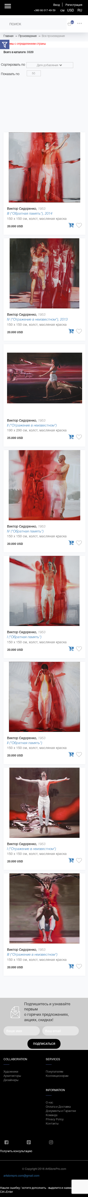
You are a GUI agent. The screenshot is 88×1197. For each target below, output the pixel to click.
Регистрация (73, 5)
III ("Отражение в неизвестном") (32, 954)
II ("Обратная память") (24, 743)
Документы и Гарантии (61, 1111)
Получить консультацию (16, 1151)
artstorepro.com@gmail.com (21, 1175)
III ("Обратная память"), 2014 (29, 213)
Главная (8, 36)
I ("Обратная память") (24, 637)
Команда (51, 1115)
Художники (11, 1071)
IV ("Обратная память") (25, 531)
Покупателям (54, 1071)
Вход (56, 5)
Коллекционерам (57, 1076)
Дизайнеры (11, 1080)
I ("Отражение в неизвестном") (31, 849)
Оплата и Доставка (58, 1106)
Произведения (28, 36)
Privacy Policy (55, 1119)
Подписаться (44, 1043)
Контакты (52, 1123)
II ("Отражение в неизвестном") (32, 425)
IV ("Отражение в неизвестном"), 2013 (37, 319)
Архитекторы (12, 1076)
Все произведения (53, 36)
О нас (49, 1102)
